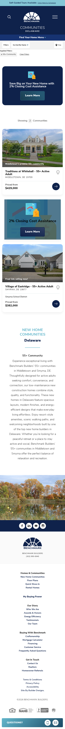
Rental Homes (32, 588)
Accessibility (32, 687)
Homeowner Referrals (32, 671)
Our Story (32, 606)
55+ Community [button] (9, 54)
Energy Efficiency (32, 617)
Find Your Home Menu (31, 37)
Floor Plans (32, 580)
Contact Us (32, 663)
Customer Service (32, 647)
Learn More (32, 232)
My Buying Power (32, 597)
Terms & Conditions (32, 680)
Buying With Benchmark (33, 633)
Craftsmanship (32, 636)
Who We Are (32, 609)
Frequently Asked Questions (32, 651)
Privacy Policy (32, 683)
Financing (32, 644)
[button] (9, 17)
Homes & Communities (33, 573)
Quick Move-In (32, 584)
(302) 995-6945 (32, 556)
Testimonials (32, 620)
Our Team (32, 624)
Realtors (32, 667)
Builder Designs (36, 690)
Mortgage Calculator (32, 640)
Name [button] (19, 45)
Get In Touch (32, 660)
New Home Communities (33, 577)
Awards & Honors (32, 613)
